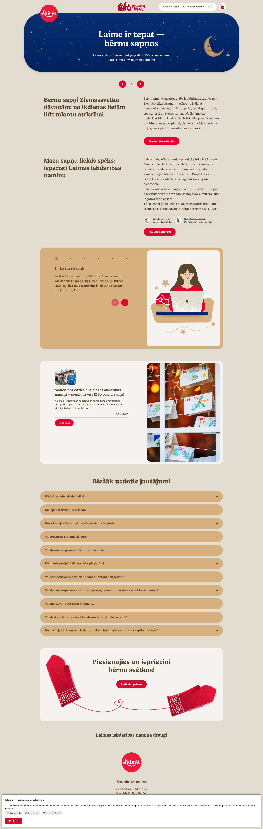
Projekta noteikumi (160, 231)
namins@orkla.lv (123, 789)
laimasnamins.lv (113, 276)
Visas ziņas (64, 423)
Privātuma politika (14, 813)
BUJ (210, 6)
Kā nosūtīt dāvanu (193, 6)
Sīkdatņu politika (32, 813)
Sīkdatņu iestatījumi (51, 813)
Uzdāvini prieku (131, 684)
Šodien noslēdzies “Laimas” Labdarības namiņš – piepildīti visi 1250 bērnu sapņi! (89, 392)
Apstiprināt (13, 820)
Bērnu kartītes (171, 6)
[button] (122, 84)
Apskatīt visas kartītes (162, 140)
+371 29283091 (141, 789)
